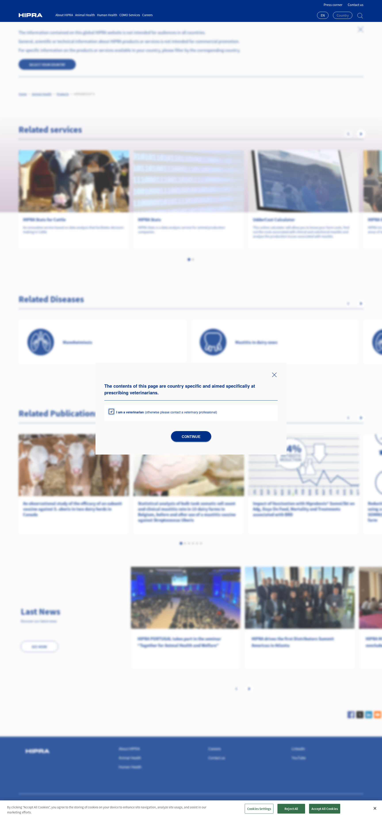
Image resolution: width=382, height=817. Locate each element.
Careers (147, 15)
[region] (191, 808)
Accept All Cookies (324, 808)
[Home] (35, 15)
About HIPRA (64, 15)
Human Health (107, 15)
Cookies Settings (259, 808)
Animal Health (85, 15)
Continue (191, 436)
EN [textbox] (323, 15)
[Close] (375, 808)
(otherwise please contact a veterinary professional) (166, 412)
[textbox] (342, 15)
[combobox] (323, 16)
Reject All (291, 808)
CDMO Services (129, 15)
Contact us (355, 4)
